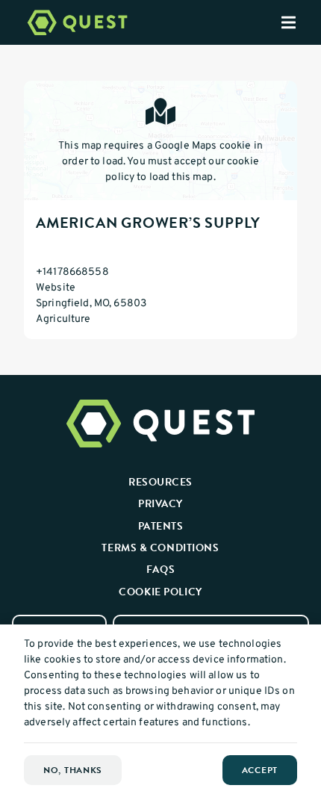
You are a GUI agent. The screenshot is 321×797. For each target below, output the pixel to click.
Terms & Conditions (160, 547)
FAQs (160, 569)
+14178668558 (72, 272)
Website (55, 288)
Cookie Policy (160, 591)
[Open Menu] (301, 22)
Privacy (160, 503)
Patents (161, 525)
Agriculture (63, 319)
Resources (160, 481)
